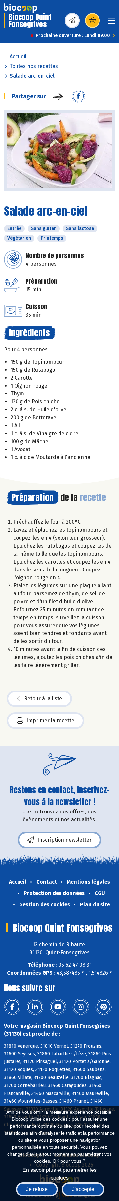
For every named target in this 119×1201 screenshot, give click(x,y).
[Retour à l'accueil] (20, 8)
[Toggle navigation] (111, 23)
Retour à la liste (43, 698)
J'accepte (83, 1189)
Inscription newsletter (64, 840)
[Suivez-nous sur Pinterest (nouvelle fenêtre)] (103, 1007)
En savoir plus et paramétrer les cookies (59, 1173)
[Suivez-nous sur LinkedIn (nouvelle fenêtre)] (35, 1007)
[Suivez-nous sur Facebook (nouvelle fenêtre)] (12, 1007)
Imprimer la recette (50, 720)
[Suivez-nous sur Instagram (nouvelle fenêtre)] (80, 1007)
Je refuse (37, 1189)
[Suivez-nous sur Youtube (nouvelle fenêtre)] (58, 1007)
